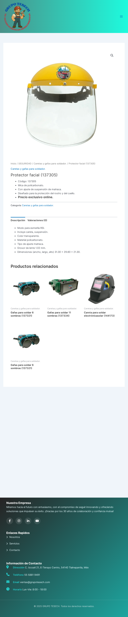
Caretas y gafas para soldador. (50, 163)
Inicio (13, 163)
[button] (112, 55)
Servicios (14, 543)
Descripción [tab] (18, 220)
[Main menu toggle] (121, 16)
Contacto (14, 550)
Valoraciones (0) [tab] (37, 220)
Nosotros (14, 537)
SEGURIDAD (25, 163)
